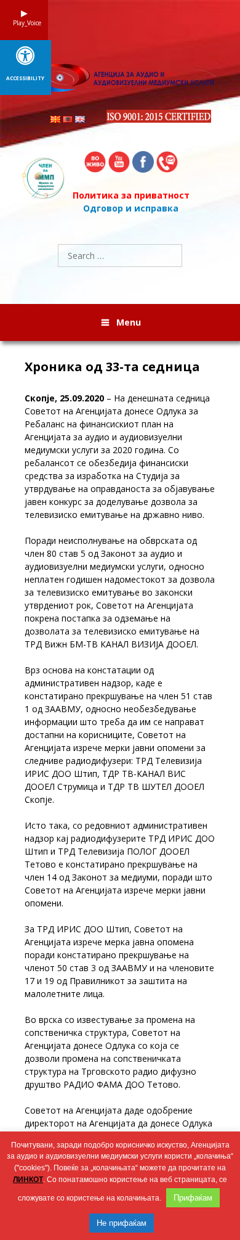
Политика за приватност (131, 195)
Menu (128, 322)
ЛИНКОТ (28, 1179)
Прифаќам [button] (193, 1197)
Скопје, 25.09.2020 (64, 398)
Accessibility (25, 78)
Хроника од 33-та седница (112, 366)
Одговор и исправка (130, 208)
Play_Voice (24, 22)
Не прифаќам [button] (121, 1223)
